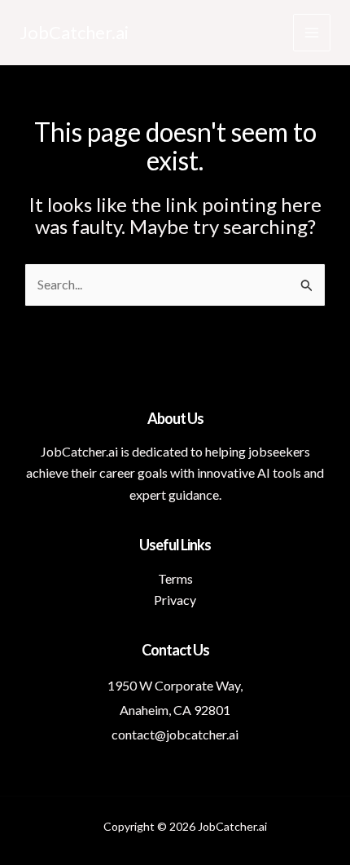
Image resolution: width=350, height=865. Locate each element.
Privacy (175, 599)
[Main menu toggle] (311, 32)
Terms (175, 578)
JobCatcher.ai (74, 32)
